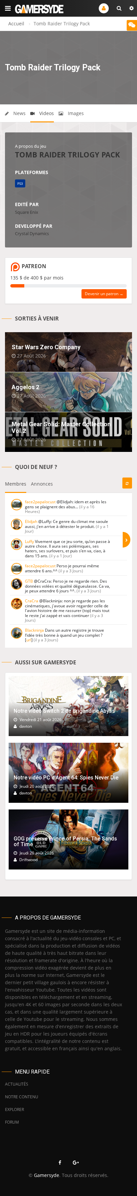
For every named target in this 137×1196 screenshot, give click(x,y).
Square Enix (26, 212)
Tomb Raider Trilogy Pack (67, 154)
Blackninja (34, 630)
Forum (12, 1122)
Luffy (29, 541)
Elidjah (31, 521)
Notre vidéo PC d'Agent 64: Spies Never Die (66, 777)
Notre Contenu (21, 1097)
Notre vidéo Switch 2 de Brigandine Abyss (64, 711)
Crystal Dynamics (32, 233)
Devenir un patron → (104, 293)
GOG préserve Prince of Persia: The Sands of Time (65, 841)
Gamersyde (46, 1175)
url (28, 640)
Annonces (42, 484)
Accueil (16, 23)
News (19, 113)
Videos (46, 113)
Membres (15, 484)
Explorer (14, 1109)
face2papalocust (40, 502)
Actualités (16, 1084)
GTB (29, 581)
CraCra (31, 601)
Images (75, 113)
